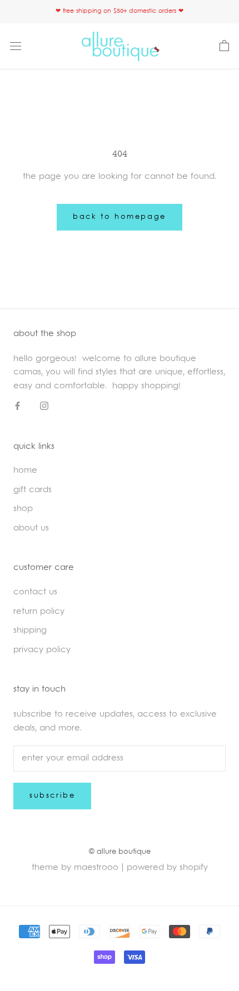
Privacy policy (42, 650)
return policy (38, 612)
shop (23, 509)
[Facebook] (17, 407)
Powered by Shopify (167, 868)
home (25, 471)
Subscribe (52, 796)
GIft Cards (32, 490)
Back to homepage (119, 217)
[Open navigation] (15, 46)
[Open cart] (224, 46)
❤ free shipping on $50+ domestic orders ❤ (119, 11)
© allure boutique (120, 852)
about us (31, 528)
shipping (30, 631)
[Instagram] (44, 407)
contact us (35, 592)
